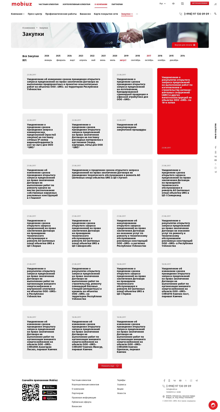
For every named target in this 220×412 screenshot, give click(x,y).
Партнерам (117, 4)
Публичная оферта (81, 402)
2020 (115, 56)
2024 (69, 56)
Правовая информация (84, 397)
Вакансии (85, 14)
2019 (126, 56)
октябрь (149, 60)
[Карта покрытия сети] (182, 4)
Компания (16, 14)
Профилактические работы (61, 14)
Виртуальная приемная (199, 3)
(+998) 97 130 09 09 (196, 14)
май (93, 60)
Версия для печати (183, 45)
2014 (182, 56)
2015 (171, 56)
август (123, 60)
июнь (102, 60)
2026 (47, 56)
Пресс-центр (35, 14)
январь (48, 60)
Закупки (126, 14)
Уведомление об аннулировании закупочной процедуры (131, 127)
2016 (160, 56)
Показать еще (108, 366)
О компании (101, 4)
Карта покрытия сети (106, 14)
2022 (92, 56)
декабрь (174, 60)
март (72, 60)
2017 (149, 56)
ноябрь (161, 60)
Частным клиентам (48, 4)
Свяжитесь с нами (173, 392)
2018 (137, 56)
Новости (121, 393)
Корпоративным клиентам (76, 4)
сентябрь (135, 60)
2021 (103, 56)
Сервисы (121, 384)
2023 (81, 56)
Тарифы (121, 380)
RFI (24, 60)
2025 (58, 56)
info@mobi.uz (171, 389)
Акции (120, 389)
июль (112, 60)
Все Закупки (30, 56)
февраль (61, 60)
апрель (83, 60)
